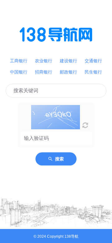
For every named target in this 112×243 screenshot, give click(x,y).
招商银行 (43, 72)
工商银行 (18, 61)
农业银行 (43, 61)
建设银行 (68, 61)
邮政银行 (68, 72)
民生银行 (93, 72)
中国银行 (18, 72)
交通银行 (93, 61)
